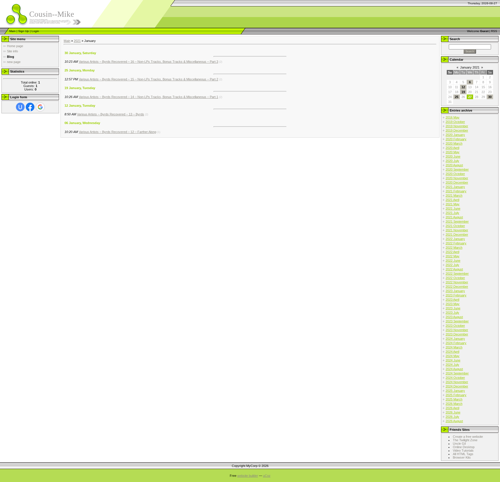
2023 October (455, 325)
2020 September (457, 169)
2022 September (457, 273)
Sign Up (23, 31)
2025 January (455, 390)
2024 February (456, 343)
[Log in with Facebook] (30, 107)
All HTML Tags (463, 454)
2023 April (452, 299)
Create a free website (468, 436)
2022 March (454, 247)
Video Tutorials (463, 450)
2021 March (454, 195)
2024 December (457, 386)
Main (12, 31)
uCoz (267, 475)
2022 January (455, 239)
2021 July (452, 213)
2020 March (454, 143)
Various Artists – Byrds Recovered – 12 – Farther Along (117, 132)
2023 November (457, 330)
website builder (247, 475)
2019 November (457, 126)
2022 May (452, 256)
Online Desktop (464, 447)
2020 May (452, 152)
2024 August (454, 369)
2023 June (453, 308)
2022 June (453, 260)
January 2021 (469, 67)
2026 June (453, 412)
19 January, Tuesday (80, 88)
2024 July (452, 364)
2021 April (452, 200)
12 (463, 87)
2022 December (457, 286)
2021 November (457, 230)
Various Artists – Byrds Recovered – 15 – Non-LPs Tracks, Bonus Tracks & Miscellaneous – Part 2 (148, 79)
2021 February (456, 191)
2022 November (457, 282)
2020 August (454, 165)
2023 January (455, 291)
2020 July (452, 160)
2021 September (457, 221)
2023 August (454, 317)
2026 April (452, 408)
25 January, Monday (80, 70)
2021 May (452, 204)
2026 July (452, 416)
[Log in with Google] (40, 107)
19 (463, 92)
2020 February (456, 139)
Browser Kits (462, 457)
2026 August (454, 421)
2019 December (457, 130)
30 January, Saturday (80, 53)
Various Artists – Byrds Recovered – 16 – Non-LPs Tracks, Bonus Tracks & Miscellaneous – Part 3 (148, 61)
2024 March (454, 347)
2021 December (457, 234)
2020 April (452, 147)
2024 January (455, 338)
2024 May (452, 356)
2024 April (452, 351)
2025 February (456, 395)
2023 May (452, 304)
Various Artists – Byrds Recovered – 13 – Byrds (110, 114)
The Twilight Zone (465, 440)
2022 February (456, 243)
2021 (77, 41)
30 (490, 97)
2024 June (453, 360)
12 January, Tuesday (80, 105)
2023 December (457, 334)
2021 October (455, 226)
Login (35, 31)
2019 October (455, 121)
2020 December (457, 182)
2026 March (454, 403)
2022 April (452, 252)
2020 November (457, 178)
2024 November (457, 382)
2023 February (456, 295)
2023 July (452, 312)
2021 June (453, 208)
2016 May (452, 117)
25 (456, 97)
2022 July (452, 265)
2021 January (455, 187)
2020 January (455, 134)
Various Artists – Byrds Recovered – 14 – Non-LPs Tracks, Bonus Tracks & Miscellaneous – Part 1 (148, 97)
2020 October (455, 174)
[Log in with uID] (20, 107)
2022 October (455, 278)
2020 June (453, 156)
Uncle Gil (459, 443)
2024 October (455, 377)
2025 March (454, 399)
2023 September (457, 321)
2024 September (457, 373)
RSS (494, 31)
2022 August (454, 269)
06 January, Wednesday (82, 123)
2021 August (454, 217)
